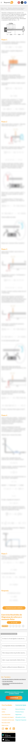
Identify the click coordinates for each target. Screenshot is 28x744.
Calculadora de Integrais (8, 717)
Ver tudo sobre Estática (7, 681)
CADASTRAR (14, 698)
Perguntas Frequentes (20, 720)
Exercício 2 (5, 626)
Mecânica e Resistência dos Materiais (16, 8)
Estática (2, 9)
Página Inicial (4, 8)
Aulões (3, 711)
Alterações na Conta (20, 717)
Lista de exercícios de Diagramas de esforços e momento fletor (12, 684)
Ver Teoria (13, 622)
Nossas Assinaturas (20, 709)
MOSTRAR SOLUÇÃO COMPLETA (14, 608)
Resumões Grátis (6, 722)
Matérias (4, 709)
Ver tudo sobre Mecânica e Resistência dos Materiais (14, 679)
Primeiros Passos (19, 711)
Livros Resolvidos (6, 714)
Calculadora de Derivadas (8, 720)
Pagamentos (18, 714)
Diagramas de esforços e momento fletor (15, 9)
